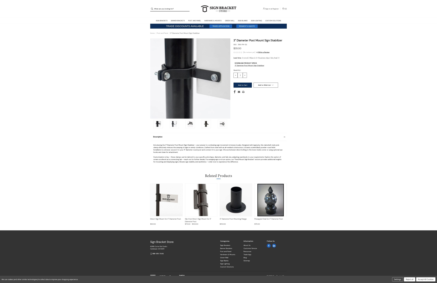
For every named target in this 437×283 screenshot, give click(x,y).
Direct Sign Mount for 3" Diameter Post (165, 219)
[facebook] (269, 246)
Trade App (247, 254)
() (285, 9)
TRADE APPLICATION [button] (220, 26)
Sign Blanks (243, 21)
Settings (397, 279)
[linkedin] (274, 246)
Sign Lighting (256, 21)
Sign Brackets (162, 21)
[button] (218, 137)
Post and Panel (194, 21)
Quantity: (237, 70)
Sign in (267, 9)
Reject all (409, 279)
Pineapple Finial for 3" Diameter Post (268, 219)
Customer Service (250, 248)
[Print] (243, 91)
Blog (245, 258)
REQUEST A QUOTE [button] (247, 26)
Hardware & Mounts (213, 21)
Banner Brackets (178, 21)
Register (276, 9)
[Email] (239, 91)
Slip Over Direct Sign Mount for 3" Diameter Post (198, 220)
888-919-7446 (158, 254)
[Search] (152, 8)
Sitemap (247, 261)
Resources (247, 251)
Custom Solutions (273, 21)
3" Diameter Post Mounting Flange (233, 219)
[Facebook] (235, 91)
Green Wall (230, 21)
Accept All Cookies (426, 279)
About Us (247, 245)
